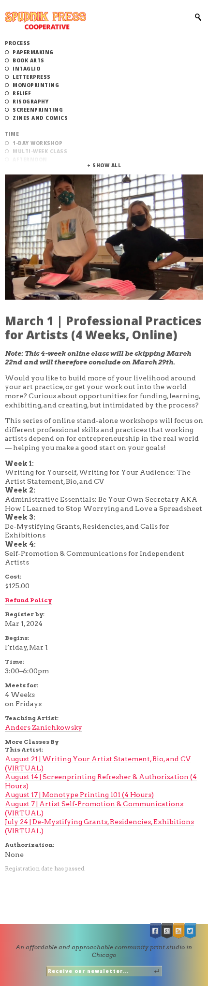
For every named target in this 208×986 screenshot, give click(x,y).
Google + (167, 931)
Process (17, 43)
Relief (22, 93)
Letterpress (32, 76)
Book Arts (29, 60)
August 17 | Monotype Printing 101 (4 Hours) (79, 794)
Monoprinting (36, 85)
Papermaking (33, 52)
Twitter (190, 931)
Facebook (156, 931)
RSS (179, 931)
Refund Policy (28, 600)
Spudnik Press (45, 20)
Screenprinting (38, 109)
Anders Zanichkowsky (43, 727)
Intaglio (26, 68)
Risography (30, 101)
